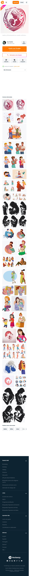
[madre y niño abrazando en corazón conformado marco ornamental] (8, 105)
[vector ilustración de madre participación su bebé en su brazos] (16, 386)
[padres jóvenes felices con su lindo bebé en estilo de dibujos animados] (8, 186)
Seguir (24, 43)
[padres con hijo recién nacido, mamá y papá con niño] (17, 301)
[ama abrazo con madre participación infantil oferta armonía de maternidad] (8, 561)
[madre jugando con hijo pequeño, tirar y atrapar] (7, 248)
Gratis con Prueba (14, 49)
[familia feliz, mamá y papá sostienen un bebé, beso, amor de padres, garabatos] (9, 516)
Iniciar (21, 2)
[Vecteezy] (2, 2)
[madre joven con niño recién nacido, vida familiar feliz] (8, 454)
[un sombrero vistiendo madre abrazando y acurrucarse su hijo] (7, 213)
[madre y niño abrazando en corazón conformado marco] (8, 117)
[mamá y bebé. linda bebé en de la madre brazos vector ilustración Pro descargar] (9, 421)
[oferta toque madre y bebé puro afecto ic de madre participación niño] (16, 275)
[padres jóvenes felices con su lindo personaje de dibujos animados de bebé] (8, 172)
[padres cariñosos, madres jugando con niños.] (17, 342)
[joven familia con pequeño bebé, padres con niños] (8, 235)
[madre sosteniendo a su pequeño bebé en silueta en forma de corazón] (17, 530)
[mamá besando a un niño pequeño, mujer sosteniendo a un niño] (6, 531)
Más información (7, 70)
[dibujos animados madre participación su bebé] (7, 485)
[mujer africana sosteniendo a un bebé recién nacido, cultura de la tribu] (6, 389)
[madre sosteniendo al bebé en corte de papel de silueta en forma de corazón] (9, 470)
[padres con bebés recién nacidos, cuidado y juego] (8, 546)
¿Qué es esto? (17, 66)
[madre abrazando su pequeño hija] (6, 343)
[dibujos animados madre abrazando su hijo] (19, 405)
